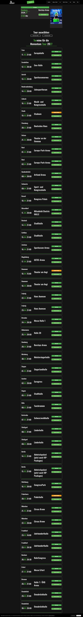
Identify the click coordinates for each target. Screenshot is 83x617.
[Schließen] (81, 615)
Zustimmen (78, 615)
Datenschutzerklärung (52, 615)
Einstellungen (73, 615)
